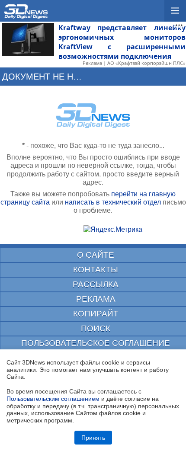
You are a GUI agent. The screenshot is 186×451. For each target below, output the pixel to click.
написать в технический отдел (113, 202)
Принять (93, 437)
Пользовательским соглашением (52, 398)
